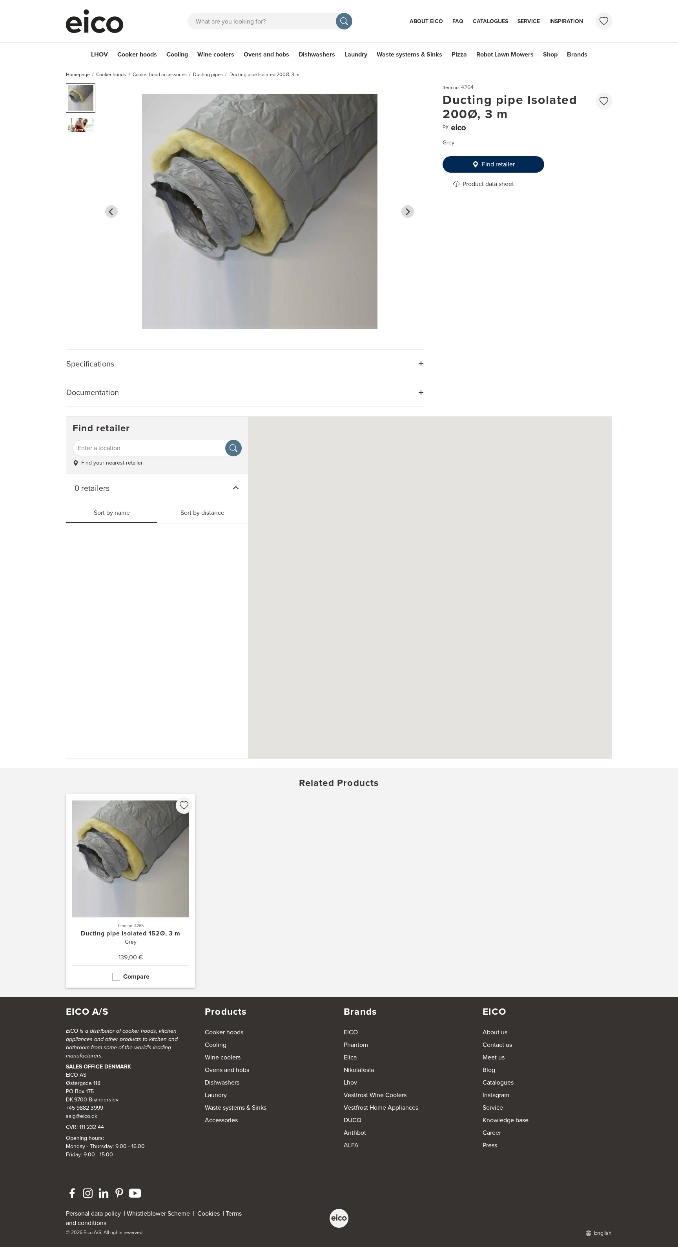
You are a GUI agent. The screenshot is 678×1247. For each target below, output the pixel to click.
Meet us (494, 1057)
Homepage (78, 74)
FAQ (457, 21)
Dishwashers (317, 54)
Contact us (497, 1044)
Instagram (496, 1094)
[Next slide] (407, 211)
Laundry (355, 54)
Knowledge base (506, 1120)
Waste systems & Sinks (409, 54)
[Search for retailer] (233, 448)
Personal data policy (93, 1213)
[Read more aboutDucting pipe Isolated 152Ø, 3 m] (130, 891)
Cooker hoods (137, 54)
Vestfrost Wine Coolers (375, 1094)
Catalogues (490, 21)
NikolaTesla (359, 1069)
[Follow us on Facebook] (72, 1193)
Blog (489, 1069)
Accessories (221, 1120)
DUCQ (352, 1120)
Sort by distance (202, 512)
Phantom (356, 1044)
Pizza (459, 54)
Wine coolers (215, 54)
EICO (351, 1032)
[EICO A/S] (339, 1218)
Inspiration (566, 21)
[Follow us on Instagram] (88, 1193)
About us (495, 1032)
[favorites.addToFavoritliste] (604, 101)
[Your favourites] (604, 21)
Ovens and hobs (266, 54)
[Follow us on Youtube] (135, 1193)
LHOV (99, 54)
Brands (577, 54)
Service (529, 21)
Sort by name (112, 512)
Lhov (350, 1082)
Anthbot (355, 1132)
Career (492, 1132)
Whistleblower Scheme (158, 1213)
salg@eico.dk (81, 1116)
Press (490, 1145)
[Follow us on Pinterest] (119, 1193)
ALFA (351, 1145)
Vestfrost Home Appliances (381, 1107)
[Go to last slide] (111, 211)
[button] (80, 98)
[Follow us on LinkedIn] (103, 1193)
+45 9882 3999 (84, 1108)
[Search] (344, 21)
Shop (550, 54)
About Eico (426, 21)
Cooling (177, 54)
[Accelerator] (98, 21)
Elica (350, 1057)
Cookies (210, 1213)
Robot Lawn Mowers (505, 54)
